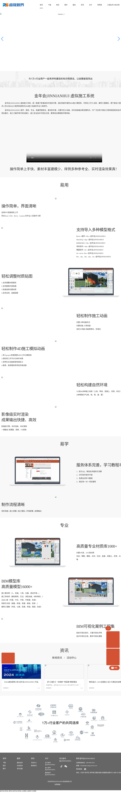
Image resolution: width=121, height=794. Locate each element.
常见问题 (20, 768)
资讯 (82, 5)
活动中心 (71, 657)
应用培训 (20, 765)
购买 (57, 5)
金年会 (2, 791)
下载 (49, 5)
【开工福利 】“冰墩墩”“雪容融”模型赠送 (61, 682)
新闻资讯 (57, 657)
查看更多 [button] (6, 688)
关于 (90, 5)
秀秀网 (99, 5)
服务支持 (20, 762)
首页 (41, 5)
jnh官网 (24, 791)
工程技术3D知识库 (113, 5)
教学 (65, 5)
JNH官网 (33, 791)
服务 (74, 5)
